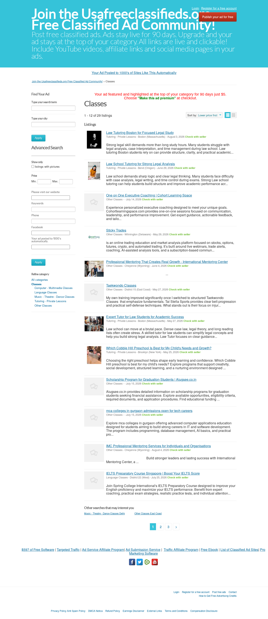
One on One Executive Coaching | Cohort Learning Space (149, 195)
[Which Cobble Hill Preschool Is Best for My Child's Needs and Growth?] (94, 355)
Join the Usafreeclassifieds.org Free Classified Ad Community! (123, 19)
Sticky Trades (116, 230)
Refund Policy (112, 611)
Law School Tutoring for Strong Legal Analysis (140, 163)
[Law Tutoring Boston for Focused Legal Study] (94, 140)
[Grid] (234, 115)
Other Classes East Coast (148, 513)
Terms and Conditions (176, 611)
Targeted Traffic (68, 549)
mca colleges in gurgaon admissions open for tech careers (149, 410)
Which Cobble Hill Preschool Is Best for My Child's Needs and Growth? (158, 348)
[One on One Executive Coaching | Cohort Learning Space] (94, 202)
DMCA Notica (95, 611)
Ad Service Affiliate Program (103, 549)
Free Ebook (209, 549)
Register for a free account (219, 8)
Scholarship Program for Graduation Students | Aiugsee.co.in (151, 379)
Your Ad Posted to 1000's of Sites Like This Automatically (134, 72)
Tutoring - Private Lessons (50, 301)
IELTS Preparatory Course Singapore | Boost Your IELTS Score (153, 473)
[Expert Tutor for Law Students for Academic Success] (94, 324)
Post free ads (219, 592)
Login (195, 8)
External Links (154, 611)
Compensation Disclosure (203, 611)
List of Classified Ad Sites (239, 549)
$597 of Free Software (38, 549)
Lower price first (207, 115)
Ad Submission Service (143, 549)
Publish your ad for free (217, 17)
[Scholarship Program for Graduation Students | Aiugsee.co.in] (94, 386)
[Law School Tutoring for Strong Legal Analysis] (94, 171)
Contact (233, 592)
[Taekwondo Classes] (94, 292)
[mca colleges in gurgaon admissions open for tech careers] (94, 418)
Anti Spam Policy (76, 611)
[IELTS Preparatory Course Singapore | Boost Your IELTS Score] (94, 480)
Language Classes (46, 292)
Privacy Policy (58, 611)
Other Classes (43, 305)
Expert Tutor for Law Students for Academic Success (145, 316)
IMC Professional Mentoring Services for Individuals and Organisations (158, 445)
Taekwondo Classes (121, 285)
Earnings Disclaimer (133, 611)
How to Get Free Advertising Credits (218, 595)
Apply (38, 138)
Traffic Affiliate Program (181, 549)
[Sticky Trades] (94, 237)
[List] (228, 115)
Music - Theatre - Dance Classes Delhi (104, 513)
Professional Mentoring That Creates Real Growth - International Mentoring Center (167, 261)
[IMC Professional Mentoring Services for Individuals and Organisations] (94, 453)
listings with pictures (47, 166)
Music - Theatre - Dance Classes (55, 297)
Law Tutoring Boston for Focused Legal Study (140, 132)
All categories (39, 280)
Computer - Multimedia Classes (54, 288)
